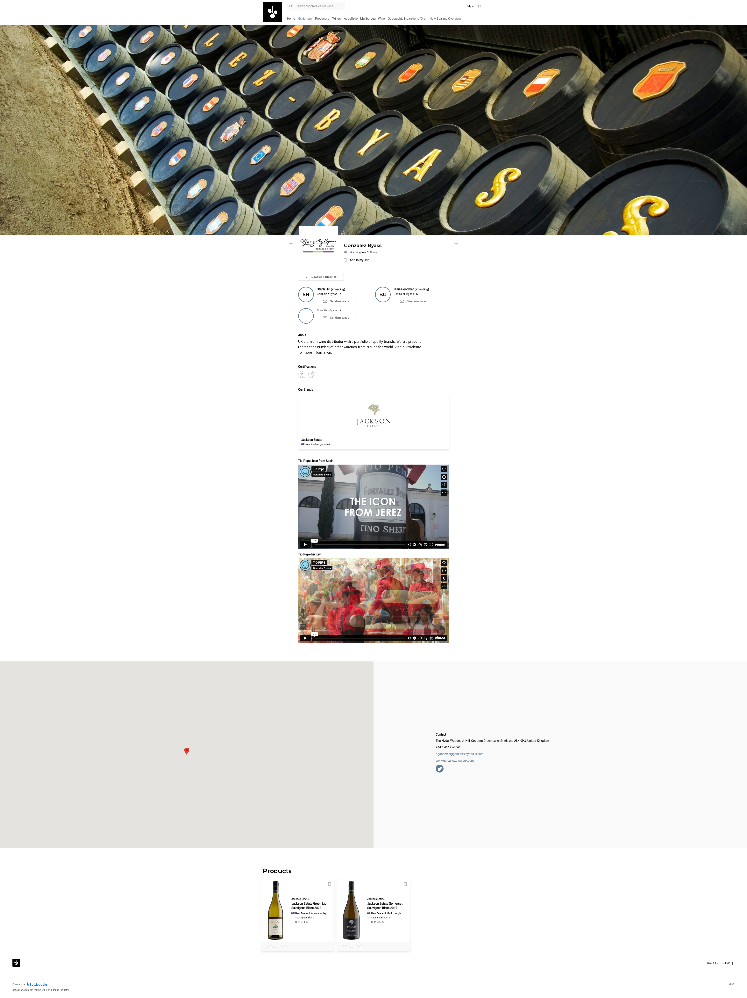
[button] (186, 751)
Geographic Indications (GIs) (407, 18)
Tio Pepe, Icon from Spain (315, 461)
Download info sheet (324, 276)
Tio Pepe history (309, 554)
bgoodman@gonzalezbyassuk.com (459, 754)
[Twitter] (440, 769)
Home (291, 18)
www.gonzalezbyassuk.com (455, 760)
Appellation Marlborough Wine (364, 18)
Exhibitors (305, 18)
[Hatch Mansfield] (456, 243)
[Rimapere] (291, 243)
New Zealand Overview (445, 18)
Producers (322, 18)
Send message (339, 301)
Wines (336, 18)
